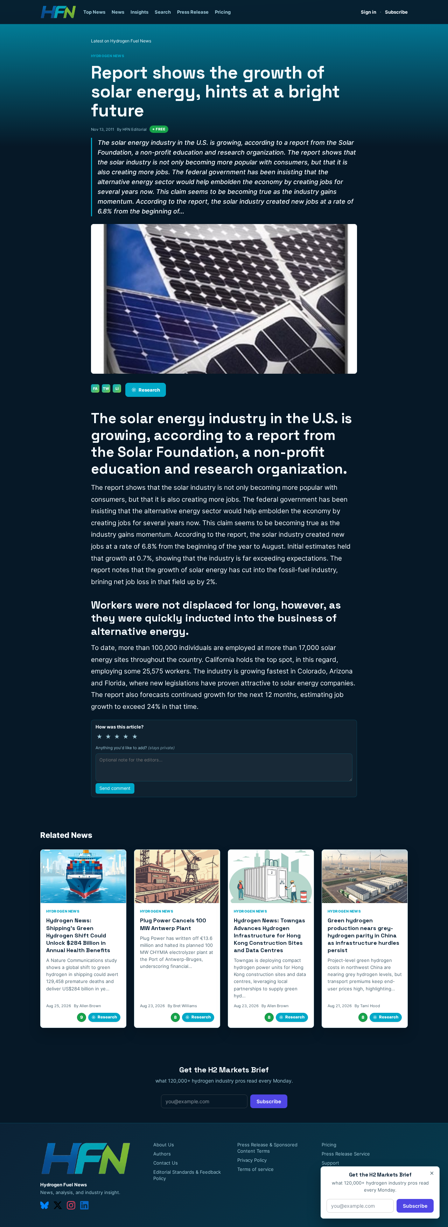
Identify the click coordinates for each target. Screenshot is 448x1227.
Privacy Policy (252, 1160)
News (118, 12)
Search (163, 12)
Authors (162, 1154)
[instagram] (71, 1205)
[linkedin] (84, 1205)
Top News (94, 12)
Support (330, 1163)
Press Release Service (346, 1154)
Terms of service (255, 1169)
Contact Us (165, 1163)
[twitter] (58, 1205)
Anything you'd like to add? (135, 747)
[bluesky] (44, 1205)
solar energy (162, 418)
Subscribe (396, 12)
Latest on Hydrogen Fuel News (121, 40)
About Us (163, 1144)
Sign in (368, 12)
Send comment (115, 788)
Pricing (223, 12)
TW (106, 388)
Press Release (193, 12)
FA (95, 388)
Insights (139, 12)
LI (117, 388)
